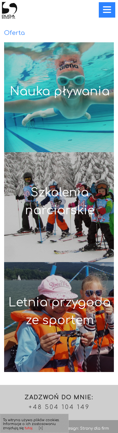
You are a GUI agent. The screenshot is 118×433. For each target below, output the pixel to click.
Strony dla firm (94, 428)
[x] (41, 428)
